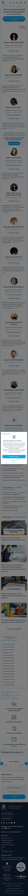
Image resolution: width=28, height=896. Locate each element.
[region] (14, 448)
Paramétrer (14, 460)
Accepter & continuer (14, 456)
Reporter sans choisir (6, 433)
